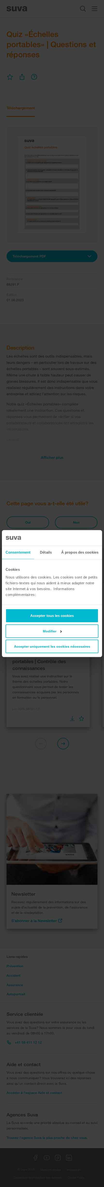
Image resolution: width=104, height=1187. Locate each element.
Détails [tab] (46, 552)
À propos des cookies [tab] (79, 552)
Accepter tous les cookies (52, 615)
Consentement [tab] (18, 552)
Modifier (49, 631)
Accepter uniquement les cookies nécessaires (52, 646)
